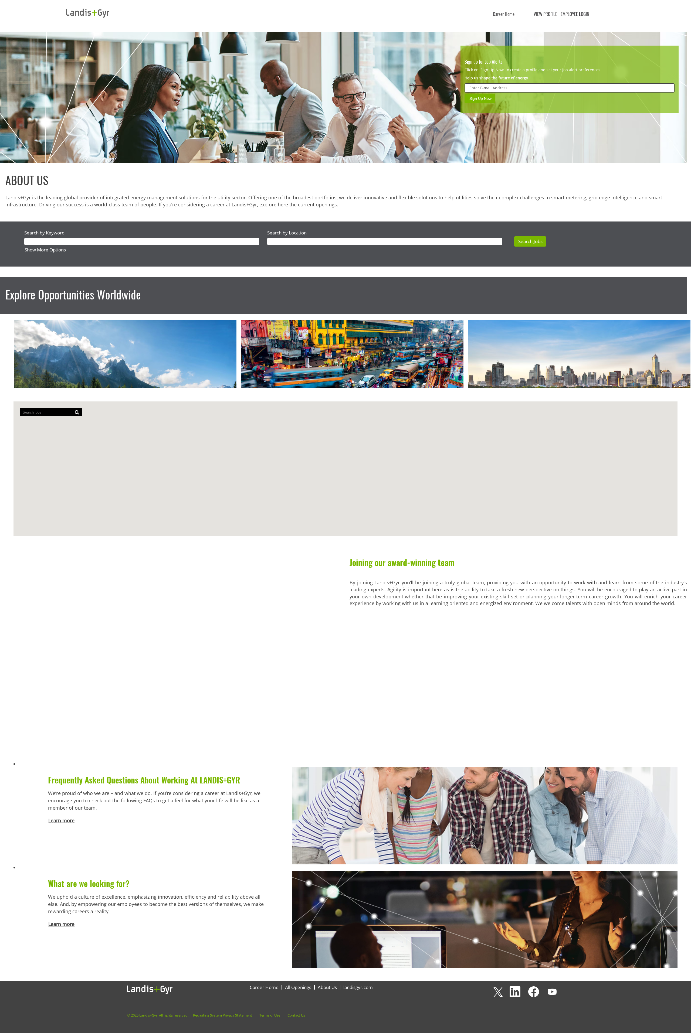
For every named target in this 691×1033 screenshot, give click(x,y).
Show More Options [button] (45, 250)
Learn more (61, 820)
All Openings (298, 987)
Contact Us (296, 1015)
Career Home (503, 14)
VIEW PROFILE (545, 14)
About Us (327, 987)
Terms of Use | (271, 1015)
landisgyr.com (358, 987)
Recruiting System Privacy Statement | (224, 1015)
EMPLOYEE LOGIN (575, 14)
